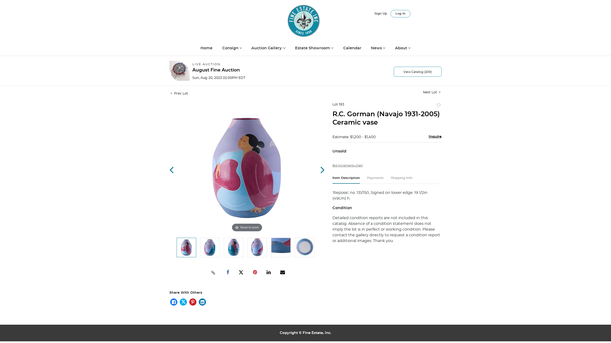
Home (206, 48)
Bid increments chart (347, 165)
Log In (400, 13)
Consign (230, 48)
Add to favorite (439, 105)
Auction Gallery (267, 48)
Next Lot (430, 92)
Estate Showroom (313, 48)
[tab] (346, 180)
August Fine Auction (216, 70)
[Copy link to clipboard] (213, 272)
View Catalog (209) (417, 72)
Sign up (380, 13)
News (377, 48)
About (401, 48)
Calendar (352, 48)
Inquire (435, 136)
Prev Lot (180, 93)
